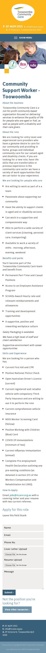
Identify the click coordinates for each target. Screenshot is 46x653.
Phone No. (9, 542)
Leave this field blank (14, 515)
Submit (8, 592)
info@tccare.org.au (34, 27)
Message (9, 571)
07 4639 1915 (14, 26)
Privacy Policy (7, 645)
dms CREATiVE (23, 649)
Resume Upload (13, 559)
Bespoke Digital (34, 649)
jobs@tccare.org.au (20, 495)
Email (7, 535)
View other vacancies (16, 609)
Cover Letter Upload (15, 549)
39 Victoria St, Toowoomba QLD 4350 (24, 30)
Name (7, 527)
